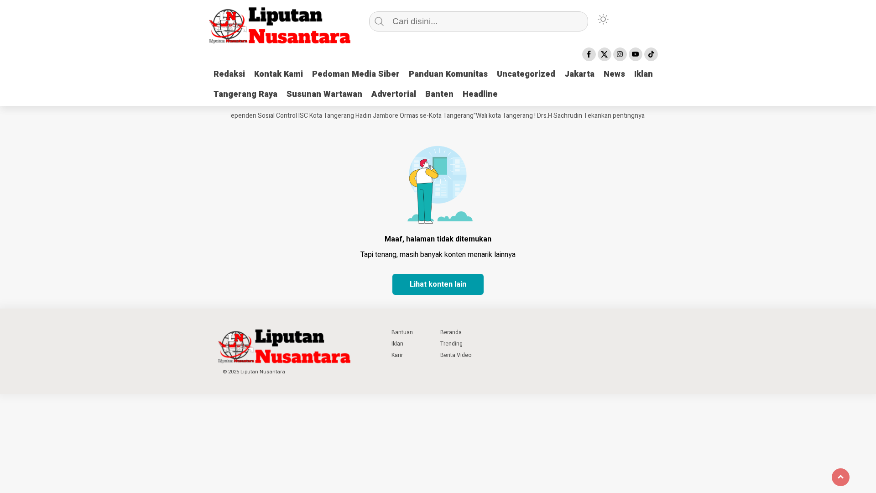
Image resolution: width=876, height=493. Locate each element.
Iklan (643, 74)
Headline (480, 94)
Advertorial (393, 94)
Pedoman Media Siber (356, 74)
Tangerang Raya (245, 94)
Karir (397, 355)
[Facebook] (589, 54)
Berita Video (455, 355)
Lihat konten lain (438, 284)
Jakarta (579, 74)
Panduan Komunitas (448, 74)
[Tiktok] (651, 54)
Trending (451, 344)
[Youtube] (635, 54)
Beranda (451, 332)
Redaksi (229, 74)
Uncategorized (526, 74)
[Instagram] (620, 54)
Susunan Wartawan (324, 94)
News (614, 74)
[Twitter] (604, 54)
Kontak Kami (278, 74)
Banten (439, 94)
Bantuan (402, 332)
